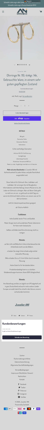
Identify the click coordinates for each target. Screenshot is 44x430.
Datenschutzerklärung (22, 362)
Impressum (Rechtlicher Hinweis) (22, 373)
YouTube (23, 397)
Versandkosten (27, 96)
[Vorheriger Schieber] (14, 64)
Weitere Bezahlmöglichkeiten (22, 123)
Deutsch (28, 1)
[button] (22, 89)
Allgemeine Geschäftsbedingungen (22, 365)
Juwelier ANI (25, 402)
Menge (16, 106)
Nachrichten (22, 376)
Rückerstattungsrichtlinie (22, 359)
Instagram (23, 394)
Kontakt (22, 379)
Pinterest (23, 391)
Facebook (23, 384)
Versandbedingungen (22, 370)
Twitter (23, 387)
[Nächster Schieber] (29, 64)
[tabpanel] (22, 37)
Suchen (22, 355)
